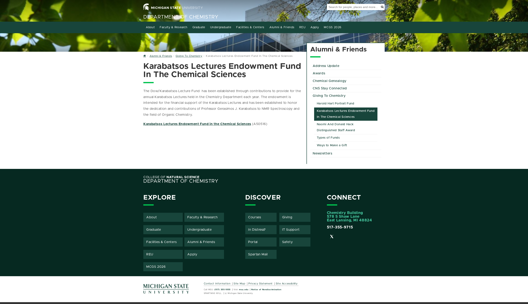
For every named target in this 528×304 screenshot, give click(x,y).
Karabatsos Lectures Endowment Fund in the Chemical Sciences (197, 124)
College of (171, 177)
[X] (332, 237)
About (150, 27)
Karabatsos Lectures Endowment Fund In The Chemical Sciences (346, 114)
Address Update (326, 66)
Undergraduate (220, 27)
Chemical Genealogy (329, 81)
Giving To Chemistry (329, 95)
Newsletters (322, 153)
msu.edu (243, 290)
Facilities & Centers (250, 27)
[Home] (144, 56)
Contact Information (217, 283)
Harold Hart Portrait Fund (335, 103)
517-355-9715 (340, 227)
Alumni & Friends (281, 27)
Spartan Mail (258, 254)
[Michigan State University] (166, 290)
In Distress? (257, 229)
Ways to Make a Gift (332, 145)
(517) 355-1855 (222, 290)
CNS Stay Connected (330, 88)
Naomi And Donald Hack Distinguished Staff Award (336, 127)
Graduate (198, 27)
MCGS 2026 (333, 27)
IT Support (291, 229)
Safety (287, 242)
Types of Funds (328, 137)
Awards (319, 73)
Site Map (239, 283)
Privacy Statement (260, 283)
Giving (287, 217)
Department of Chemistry (180, 17)
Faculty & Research (173, 27)
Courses (254, 217)
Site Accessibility (287, 283)
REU (302, 27)
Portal (253, 242)
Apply (314, 27)
